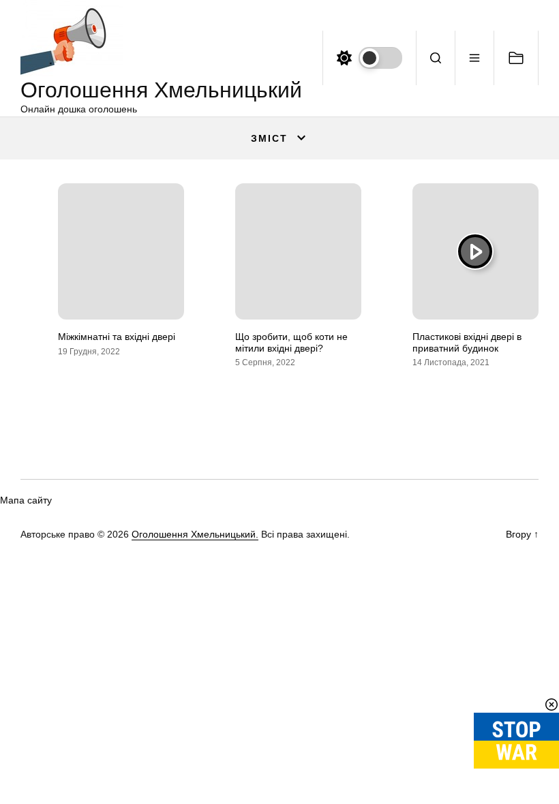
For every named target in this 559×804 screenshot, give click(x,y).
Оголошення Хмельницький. (195, 534)
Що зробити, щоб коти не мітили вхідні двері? (291, 342)
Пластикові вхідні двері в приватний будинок (467, 342)
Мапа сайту (26, 500)
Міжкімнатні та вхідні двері (116, 336)
